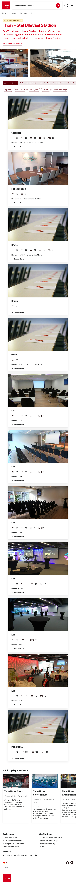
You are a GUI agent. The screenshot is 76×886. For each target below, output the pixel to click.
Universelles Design (60, 90)
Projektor (46, 90)
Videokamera (20, 90)
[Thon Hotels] (6, 5)
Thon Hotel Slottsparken (40, 793)
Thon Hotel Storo (13, 791)
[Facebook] (67, 862)
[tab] (10, 83)
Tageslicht (7, 90)
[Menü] (72, 5)
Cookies (5, 867)
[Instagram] (71, 862)
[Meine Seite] (66, 5)
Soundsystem (33, 90)
